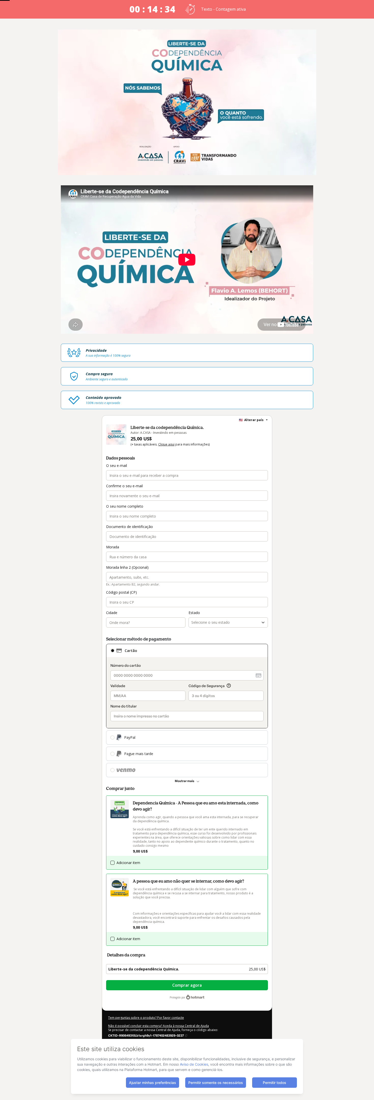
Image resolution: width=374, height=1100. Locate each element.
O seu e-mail (116, 465)
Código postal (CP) (121, 592)
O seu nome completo (124, 506)
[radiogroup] (187, 710)
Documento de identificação (129, 526)
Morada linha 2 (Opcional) (127, 567)
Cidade (111, 612)
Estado (194, 612)
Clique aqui (166, 444)
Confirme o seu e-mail (124, 485)
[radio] (112, 650)
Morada (112, 547)
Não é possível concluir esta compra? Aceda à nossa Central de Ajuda (158, 1026)
